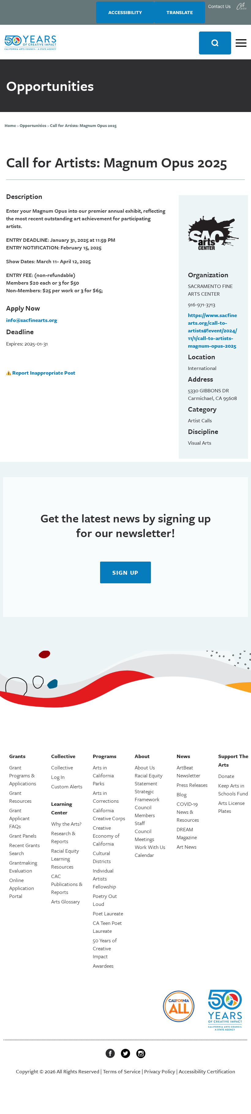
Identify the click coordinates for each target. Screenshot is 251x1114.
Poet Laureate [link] (108, 913)
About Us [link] (145, 767)
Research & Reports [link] (63, 837)
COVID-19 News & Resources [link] (188, 812)
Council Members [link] (145, 811)
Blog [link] (181, 794)
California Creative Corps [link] (109, 814)
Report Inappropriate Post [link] (43, 372)
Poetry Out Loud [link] (105, 900)
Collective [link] (62, 767)
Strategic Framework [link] (147, 795)
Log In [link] (58, 777)
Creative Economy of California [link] (106, 835)
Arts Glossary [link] (65, 901)
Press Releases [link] (192, 785)
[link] (241, 6)
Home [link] (10, 125)
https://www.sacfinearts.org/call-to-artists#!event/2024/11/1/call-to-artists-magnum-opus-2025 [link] (212, 330)
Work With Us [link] (150, 847)
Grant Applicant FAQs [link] (19, 818)
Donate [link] (226, 776)
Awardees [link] (103, 966)
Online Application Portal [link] (21, 888)
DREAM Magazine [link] (187, 833)
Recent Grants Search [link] (24, 849)
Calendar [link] (144, 855)
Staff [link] (140, 823)
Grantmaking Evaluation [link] (23, 866)
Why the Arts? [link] (66, 824)
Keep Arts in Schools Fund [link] (233, 789)
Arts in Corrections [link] (106, 797)
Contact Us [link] (219, 6)
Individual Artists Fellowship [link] (104, 878)
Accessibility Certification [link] (207, 1071)
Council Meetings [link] (144, 835)
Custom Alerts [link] (66, 786)
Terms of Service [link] (121, 1071)
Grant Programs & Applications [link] (22, 775)
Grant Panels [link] (22, 835)
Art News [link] (187, 846)
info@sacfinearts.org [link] (31, 320)
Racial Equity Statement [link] (149, 779)
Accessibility (125, 12)
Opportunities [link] (33, 125)
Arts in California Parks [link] (103, 775)
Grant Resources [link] (20, 797)
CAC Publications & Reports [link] (66, 884)
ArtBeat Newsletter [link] (188, 771)
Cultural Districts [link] (102, 857)
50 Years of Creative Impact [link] (105, 948)
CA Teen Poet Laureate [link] (107, 927)
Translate (180, 12)
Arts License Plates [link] (231, 807)
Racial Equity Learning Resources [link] (65, 858)
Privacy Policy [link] (159, 1071)
